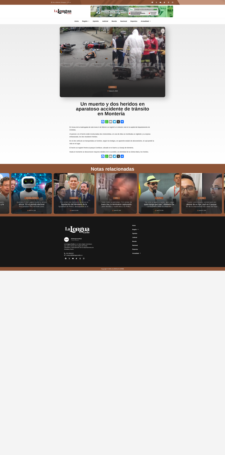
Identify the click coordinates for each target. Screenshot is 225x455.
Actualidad (145, 21)
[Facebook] (152, 2)
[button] (85, 21)
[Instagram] (172, 2)
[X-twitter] (156, 2)
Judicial (105, 21)
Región (85, 21)
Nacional (123, 21)
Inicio (77, 21)
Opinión (96, 21)
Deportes (133, 21)
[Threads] (168, 2)
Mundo (114, 21)
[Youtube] (160, 2)
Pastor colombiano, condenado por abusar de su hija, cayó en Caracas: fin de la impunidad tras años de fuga (155, 204)
